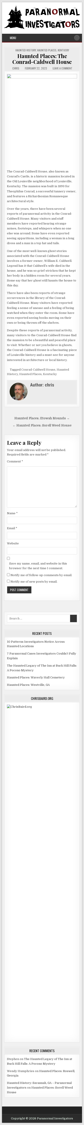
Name (12, 513)
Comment (15, 461)
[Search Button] (77, 37)
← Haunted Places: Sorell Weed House (42, 425)
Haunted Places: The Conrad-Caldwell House (42, 58)
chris (15, 68)
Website (13, 543)
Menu (13, 38)
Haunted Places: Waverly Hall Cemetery (36, 677)
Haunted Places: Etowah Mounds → (42, 418)
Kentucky (63, 50)
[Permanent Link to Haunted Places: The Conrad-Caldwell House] (42, 120)
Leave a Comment (62, 68)
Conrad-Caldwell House (38, 369)
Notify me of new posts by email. (34, 581)
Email (12, 528)
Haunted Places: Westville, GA (28, 684)
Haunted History (25, 50)
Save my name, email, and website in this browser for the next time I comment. (38, 566)
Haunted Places (46, 50)
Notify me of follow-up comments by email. (41, 575)
